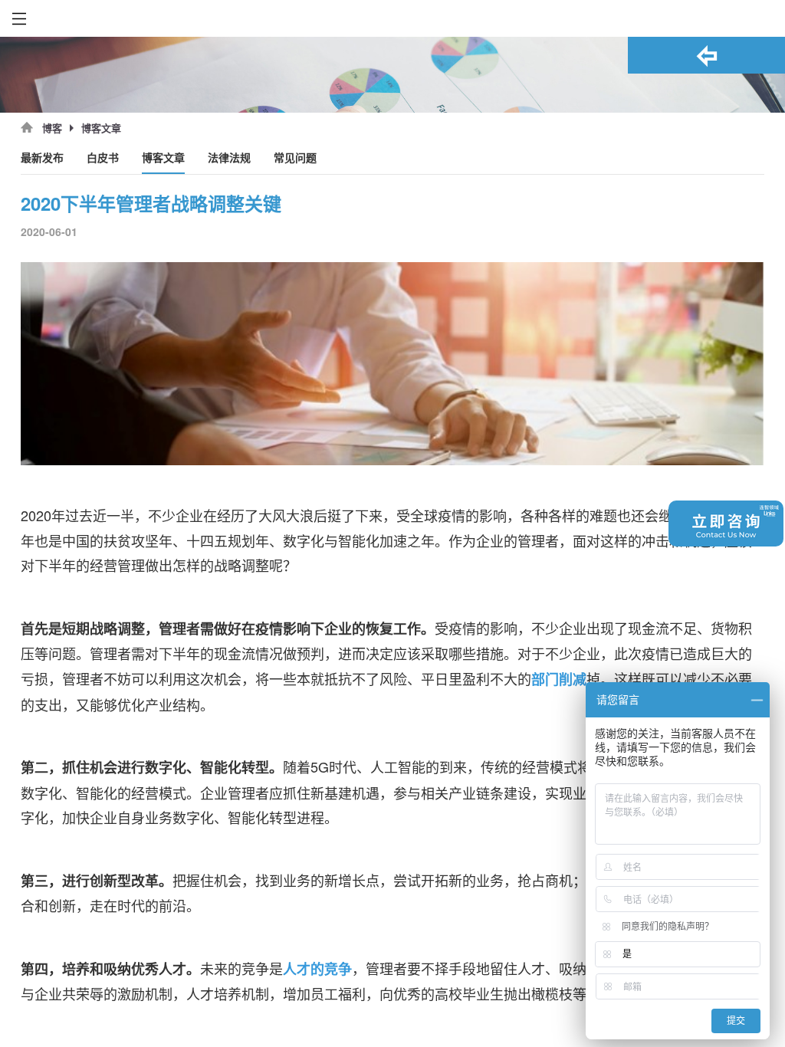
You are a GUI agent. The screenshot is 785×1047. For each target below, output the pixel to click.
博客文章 (163, 158)
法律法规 (229, 158)
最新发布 (42, 158)
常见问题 (295, 158)
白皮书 (103, 158)
